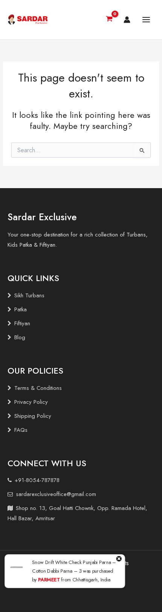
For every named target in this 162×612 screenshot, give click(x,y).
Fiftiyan (22, 323)
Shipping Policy (32, 416)
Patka (20, 309)
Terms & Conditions (38, 388)
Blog (19, 337)
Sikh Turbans (29, 295)
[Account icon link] (127, 19)
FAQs (21, 430)
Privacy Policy (31, 402)
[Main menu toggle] (146, 19)
